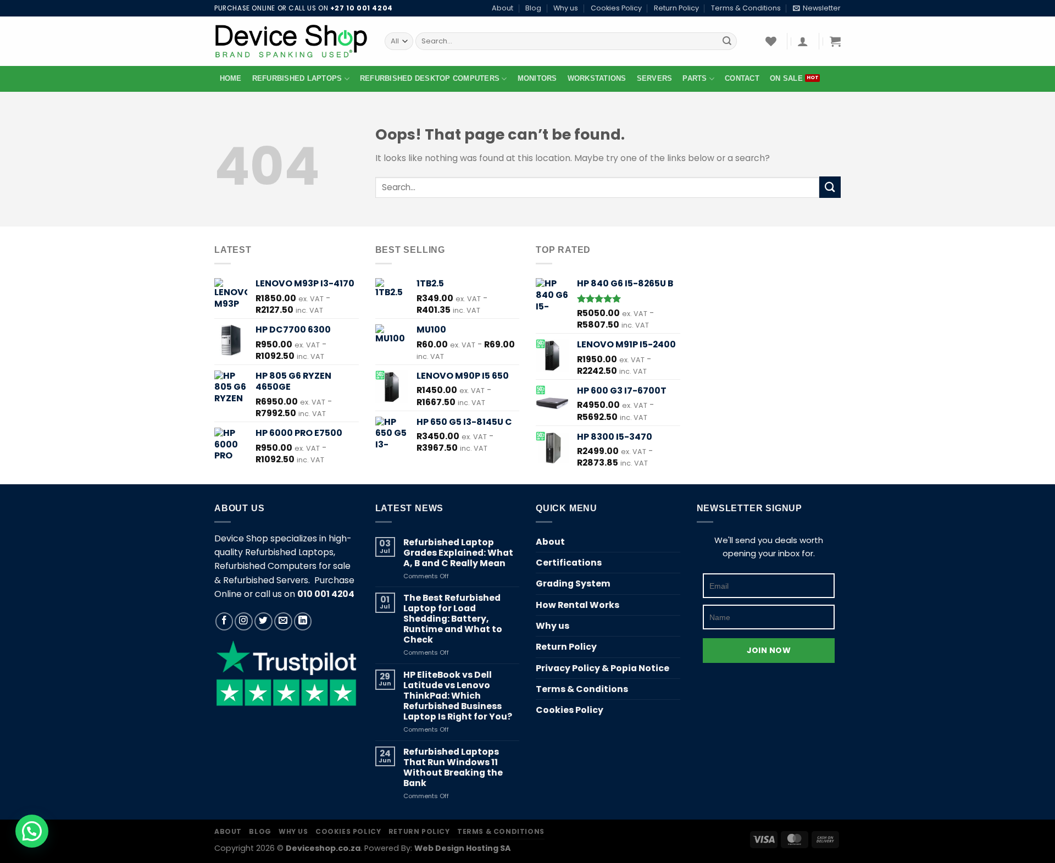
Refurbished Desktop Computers (429, 78)
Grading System (573, 583)
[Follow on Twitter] (263, 621)
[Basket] (835, 41)
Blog (533, 8)
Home (231, 78)
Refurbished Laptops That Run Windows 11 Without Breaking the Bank (453, 767)
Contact (742, 78)
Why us (565, 8)
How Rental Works (577, 605)
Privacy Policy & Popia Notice (602, 668)
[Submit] (727, 41)
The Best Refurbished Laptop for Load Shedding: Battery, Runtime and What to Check (452, 619)
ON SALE (786, 78)
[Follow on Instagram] (244, 621)
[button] (31, 831)
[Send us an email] (283, 621)
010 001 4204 (325, 594)
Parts (694, 78)
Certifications (569, 562)
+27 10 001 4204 (361, 8)
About (502, 8)
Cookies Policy (616, 8)
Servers (655, 78)
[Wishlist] (770, 41)
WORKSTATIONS (597, 78)
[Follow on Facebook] (224, 621)
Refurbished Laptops (297, 78)
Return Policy (676, 8)
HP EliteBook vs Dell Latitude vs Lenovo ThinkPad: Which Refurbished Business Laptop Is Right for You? (457, 696)
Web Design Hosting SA (462, 848)
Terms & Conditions (746, 8)
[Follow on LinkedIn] (303, 621)
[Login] (802, 41)
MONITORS (537, 78)
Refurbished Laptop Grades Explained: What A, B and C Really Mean (458, 552)
